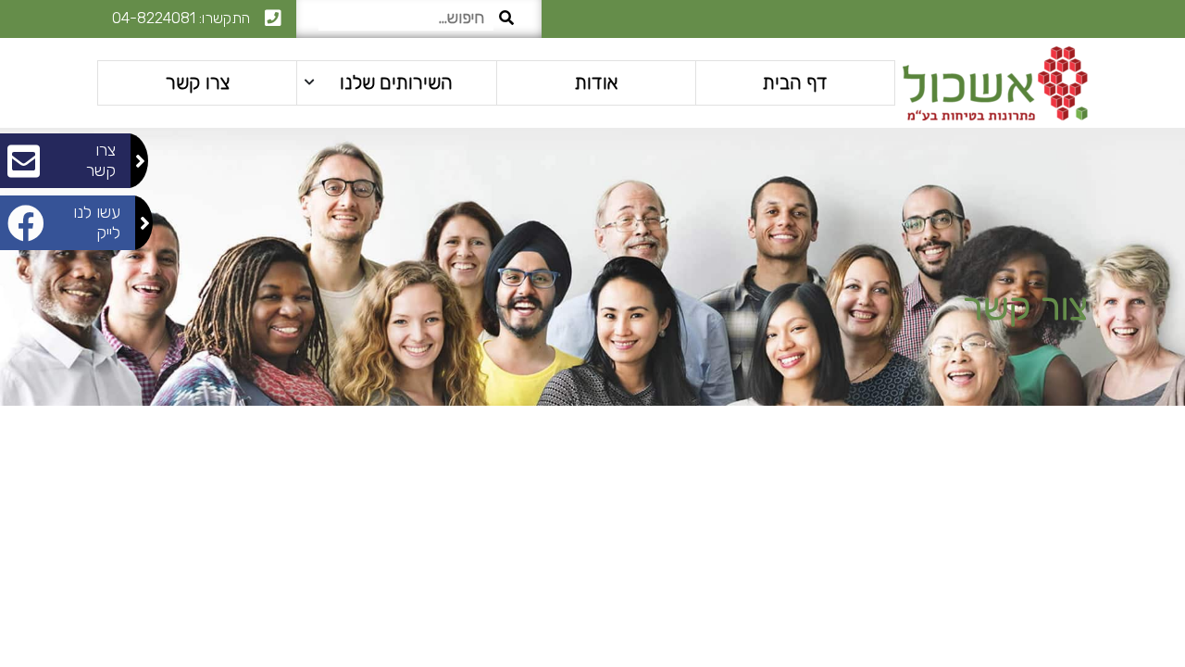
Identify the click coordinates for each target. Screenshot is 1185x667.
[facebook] (1073, 19)
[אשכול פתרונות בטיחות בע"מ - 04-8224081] (995, 82)
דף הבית (795, 82)
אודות (596, 82)
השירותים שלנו (396, 82)
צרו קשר (198, 82)
